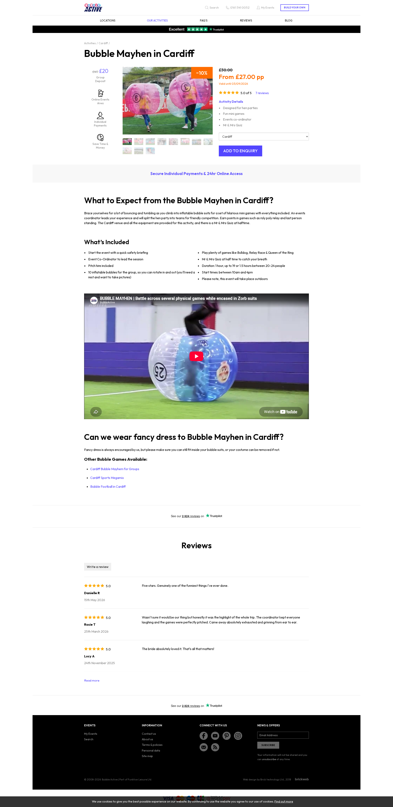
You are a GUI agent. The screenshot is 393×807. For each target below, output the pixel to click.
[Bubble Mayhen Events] (150, 141)
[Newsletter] (203, 747)
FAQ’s (204, 20)
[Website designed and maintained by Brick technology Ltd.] (302, 779)
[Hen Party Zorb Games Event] (127, 150)
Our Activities (157, 20)
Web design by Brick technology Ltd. (263, 779)
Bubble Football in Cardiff (108, 486)
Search (88, 739)
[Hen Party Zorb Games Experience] (139, 150)
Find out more (283, 801)
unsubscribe (269, 759)
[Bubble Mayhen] (127, 141)
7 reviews (262, 93)
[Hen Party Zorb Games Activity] (208, 141)
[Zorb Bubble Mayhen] (150, 150)
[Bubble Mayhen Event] (139, 141)
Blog (288, 20)
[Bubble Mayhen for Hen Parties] (185, 141)
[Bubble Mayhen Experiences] (173, 141)
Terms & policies (152, 745)
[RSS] (215, 747)
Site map (147, 756)
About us (147, 739)
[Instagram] (238, 736)
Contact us (149, 734)
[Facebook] (203, 736)
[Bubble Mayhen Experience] (162, 141)
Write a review (97, 567)
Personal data (151, 750)
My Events (90, 734)
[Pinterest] (226, 736)
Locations (107, 20)
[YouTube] (215, 736)
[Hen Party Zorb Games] (196, 141)
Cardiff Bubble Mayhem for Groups (115, 469)
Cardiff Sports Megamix (107, 478)
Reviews (246, 20)
